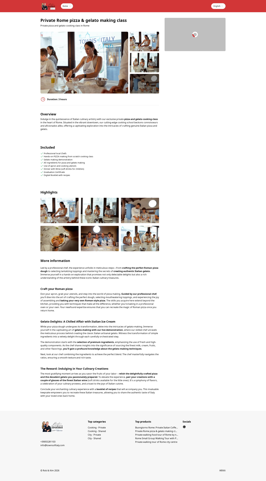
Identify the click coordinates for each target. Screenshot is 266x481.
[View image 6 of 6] (140, 239)
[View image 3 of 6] (140, 211)
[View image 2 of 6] (144, 62)
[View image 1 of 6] (144, 41)
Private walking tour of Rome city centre (156, 441)
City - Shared (94, 438)
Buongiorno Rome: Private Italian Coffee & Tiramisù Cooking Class (156, 427)
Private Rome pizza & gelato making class (156, 431)
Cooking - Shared (97, 431)
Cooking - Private (97, 427)
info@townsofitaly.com (52, 445)
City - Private (94, 434)
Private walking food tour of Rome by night (156, 434)
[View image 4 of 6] (59, 239)
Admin (222, 470)
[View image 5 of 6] (100, 239)
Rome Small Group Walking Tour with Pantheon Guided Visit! (156, 438)
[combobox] (218, 6)
